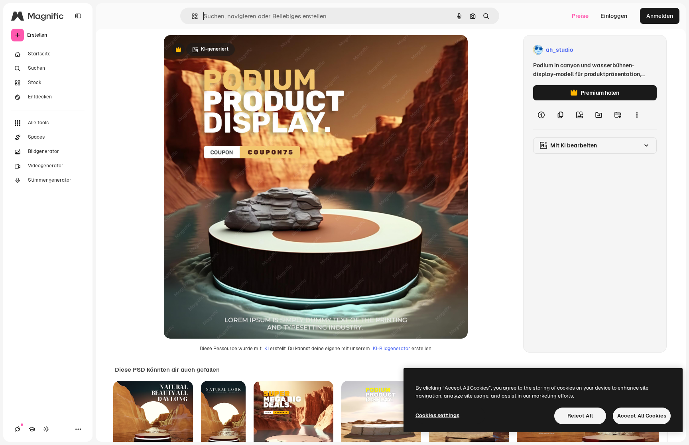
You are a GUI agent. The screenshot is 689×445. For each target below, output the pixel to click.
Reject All (580, 415)
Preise (580, 16)
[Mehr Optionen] (637, 115)
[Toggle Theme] (46, 429)
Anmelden (659, 16)
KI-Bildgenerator (391, 348)
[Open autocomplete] (192, 16)
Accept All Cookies (641, 415)
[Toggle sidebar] (78, 16)
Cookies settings (437, 415)
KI (266, 348)
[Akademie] (32, 429)
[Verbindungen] (17, 429)
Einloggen (613, 16)
